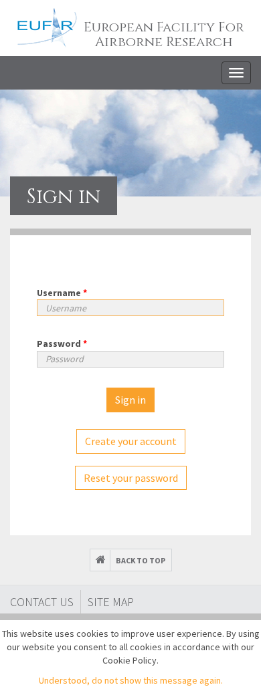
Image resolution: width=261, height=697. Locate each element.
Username (62, 293)
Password (62, 343)
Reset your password (131, 477)
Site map (111, 601)
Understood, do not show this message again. (131, 680)
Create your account (131, 441)
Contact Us (42, 601)
